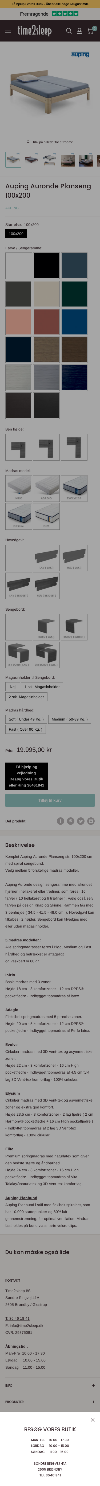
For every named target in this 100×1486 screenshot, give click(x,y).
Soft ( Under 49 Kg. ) (26, 719)
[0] (90, 31)
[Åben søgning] (69, 31)
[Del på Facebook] (60, 821)
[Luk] (93, 1419)
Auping (12, 208)
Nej (12, 687)
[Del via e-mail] (91, 821)
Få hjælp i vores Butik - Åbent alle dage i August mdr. (50, 4)
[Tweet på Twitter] (81, 821)
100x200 (16, 233)
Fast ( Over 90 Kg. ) (25, 729)
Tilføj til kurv (50, 800)
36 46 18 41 (19, 1318)
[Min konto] (79, 31)
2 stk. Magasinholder (26, 697)
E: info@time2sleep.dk (24, 1325)
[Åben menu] (8, 31)
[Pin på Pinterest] (70, 821)
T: (7, 1318)
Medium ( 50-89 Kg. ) (70, 719)
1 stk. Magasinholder (42, 687)
